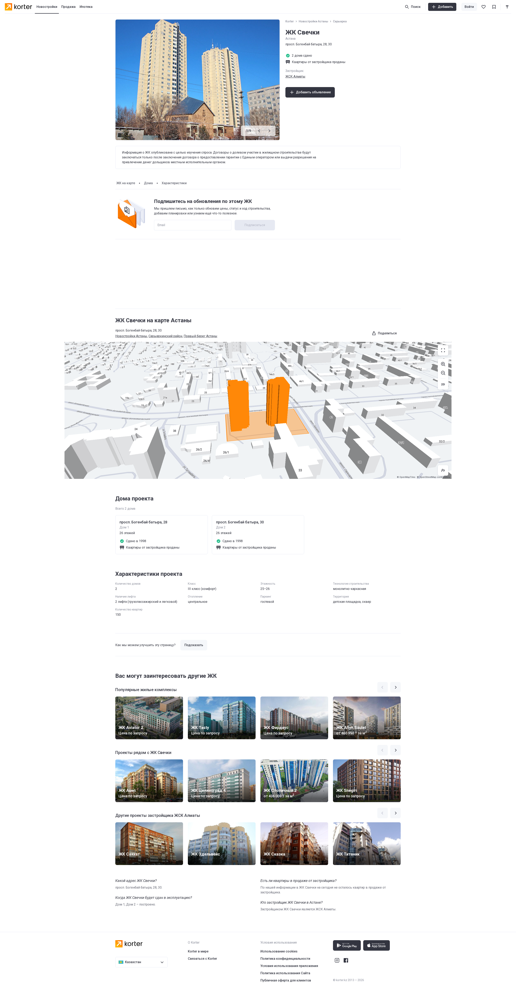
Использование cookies (279, 951)
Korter (289, 21)
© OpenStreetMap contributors (433, 477)
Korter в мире (198, 951)
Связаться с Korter (202, 959)
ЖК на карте (125, 183)
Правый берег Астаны (200, 336)
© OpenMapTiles (406, 477)
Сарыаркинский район (165, 336)
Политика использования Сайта (285, 973)
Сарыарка (340, 21)
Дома (148, 183)
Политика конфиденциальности (285, 959)
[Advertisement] (258, 274)
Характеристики (174, 183)
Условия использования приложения (289, 966)
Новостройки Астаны (313, 21)
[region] (258, 410)
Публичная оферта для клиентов (285, 980)
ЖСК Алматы (295, 76)
